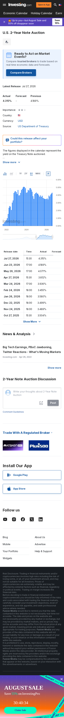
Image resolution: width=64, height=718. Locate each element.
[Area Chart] (11, 174)
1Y (20, 173)
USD (20, 120)
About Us (40, 537)
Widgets (7, 558)
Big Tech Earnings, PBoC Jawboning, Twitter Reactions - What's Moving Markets (32, 349)
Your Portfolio (10, 551)
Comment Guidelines (13, 412)
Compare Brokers (21, 72)
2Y (25, 173)
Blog (5, 537)
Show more (9, 162)
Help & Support (43, 551)
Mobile (6, 544)
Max (37, 173)
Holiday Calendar (41, 13)
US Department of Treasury (33, 126)
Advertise (40, 544)
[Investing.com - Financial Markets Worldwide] (20, 5)
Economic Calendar (15, 13)
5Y (31, 173)
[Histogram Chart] (5, 174)
